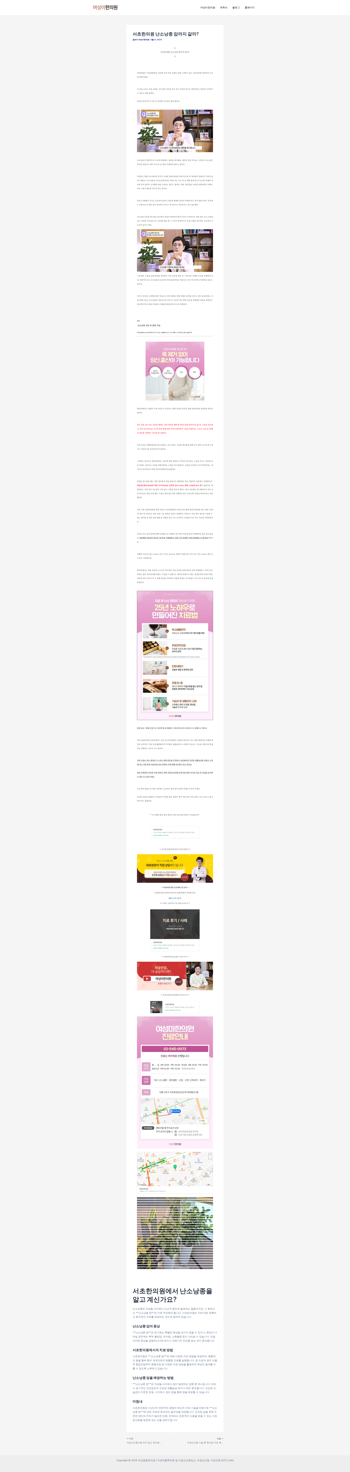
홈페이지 (250, 7)
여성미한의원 (207, 7)
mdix (231, 1460)
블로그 (236, 7)
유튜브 (224, 7)
